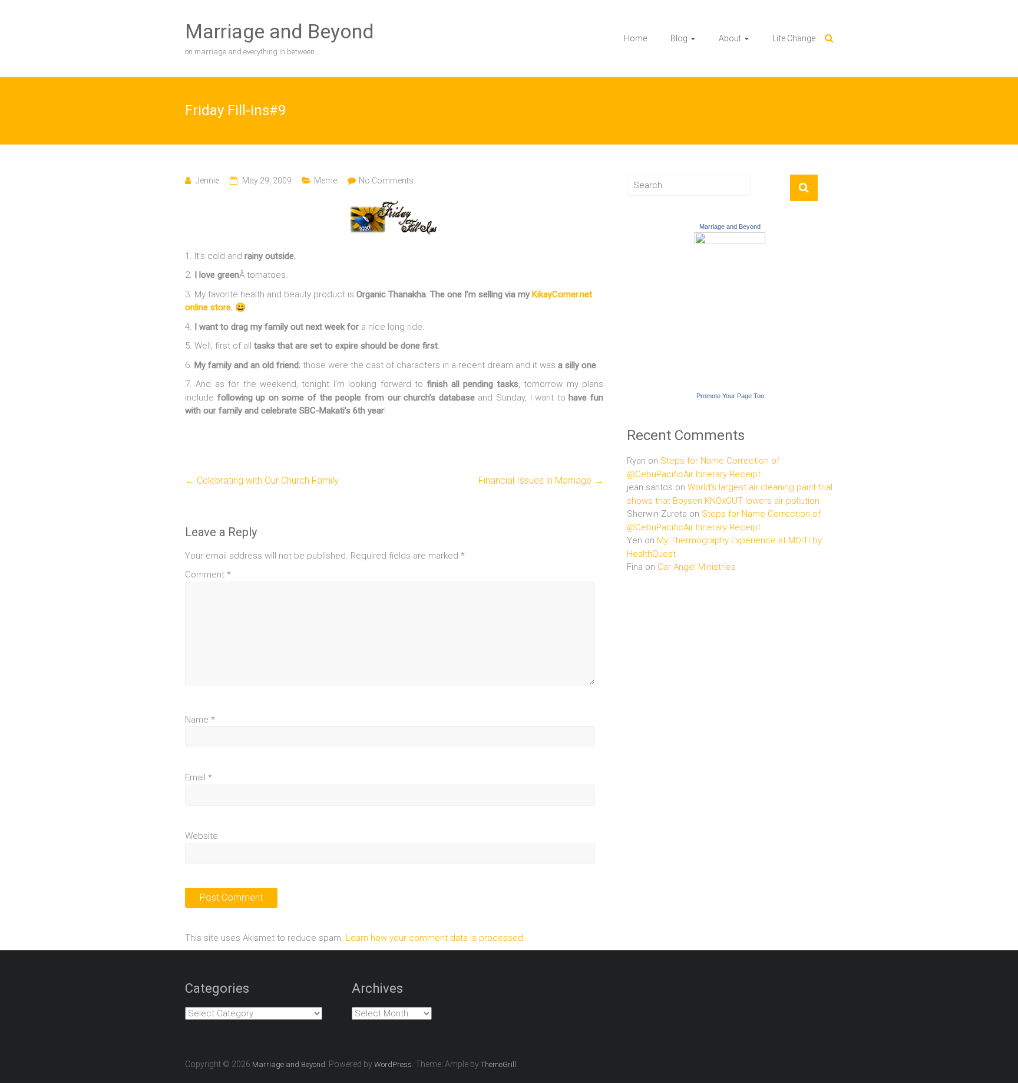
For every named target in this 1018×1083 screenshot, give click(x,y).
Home (635, 38)
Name (200, 719)
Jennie (207, 180)
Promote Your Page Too (730, 395)
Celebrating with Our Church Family (262, 480)
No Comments (386, 180)
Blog (679, 38)
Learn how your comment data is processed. (435, 938)
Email (198, 777)
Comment (208, 574)
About (730, 38)
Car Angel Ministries (696, 567)
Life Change (793, 38)
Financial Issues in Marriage (540, 480)
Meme (325, 180)
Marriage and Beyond (279, 31)
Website (201, 836)
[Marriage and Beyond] (730, 239)
